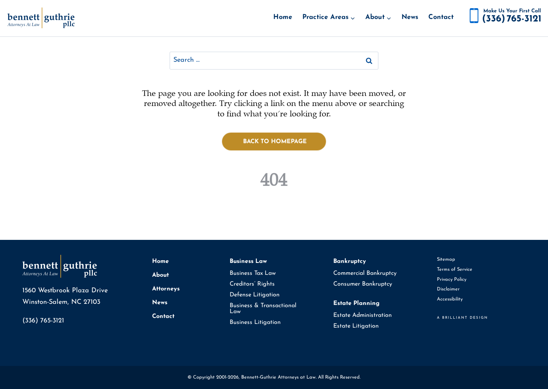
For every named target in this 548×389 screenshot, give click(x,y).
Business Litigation (255, 322)
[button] (274, 141)
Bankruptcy (349, 261)
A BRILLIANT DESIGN (462, 317)
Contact (441, 17)
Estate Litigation (356, 326)
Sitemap (446, 259)
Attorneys (166, 289)
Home (282, 17)
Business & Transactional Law (263, 309)
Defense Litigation (255, 295)
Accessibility (450, 299)
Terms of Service (454, 269)
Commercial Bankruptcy (365, 273)
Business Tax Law (253, 273)
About (160, 275)
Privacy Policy (451, 279)
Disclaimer (448, 289)
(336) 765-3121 (43, 321)
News (409, 17)
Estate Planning (356, 303)
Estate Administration (362, 315)
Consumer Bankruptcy (362, 284)
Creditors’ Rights (252, 284)
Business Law (248, 261)
